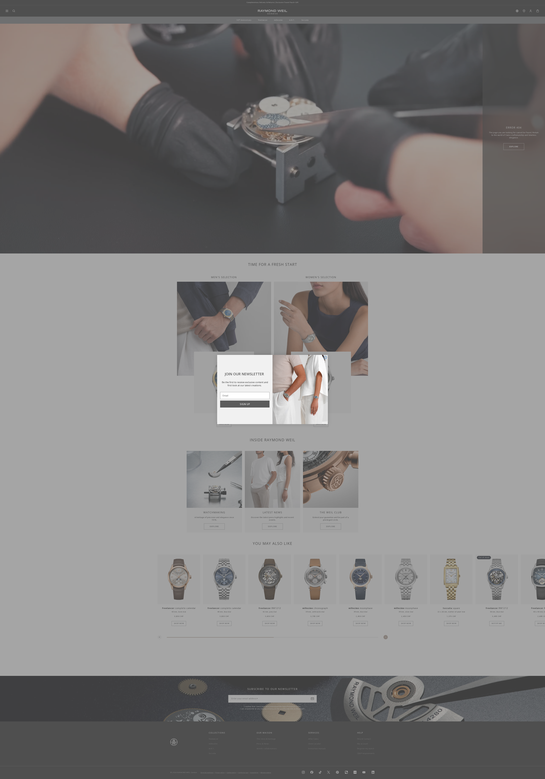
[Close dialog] (325, 357)
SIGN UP (245, 404)
